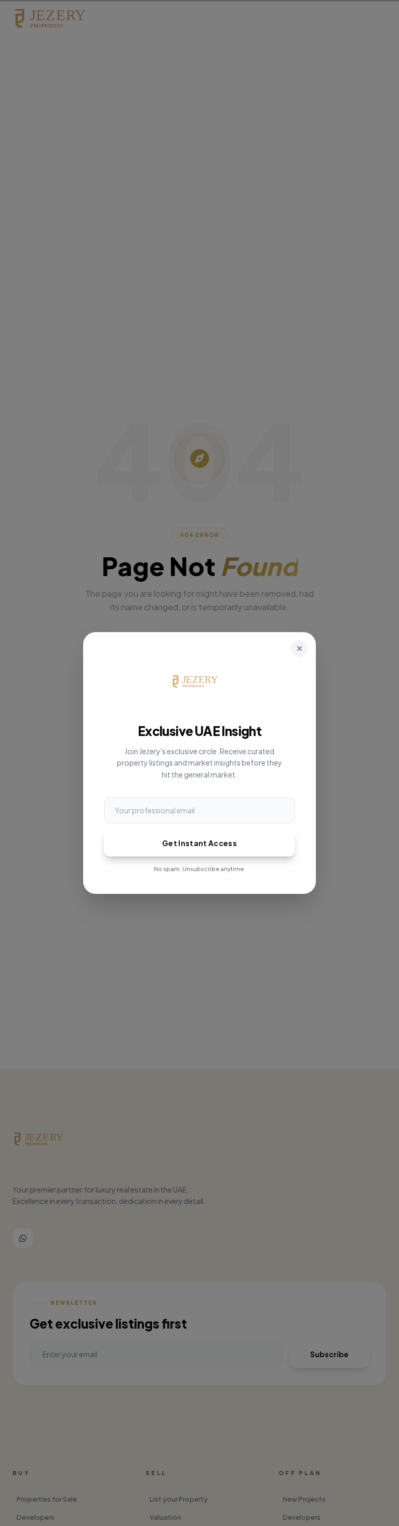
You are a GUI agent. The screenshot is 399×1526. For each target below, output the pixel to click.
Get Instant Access (199, 843)
